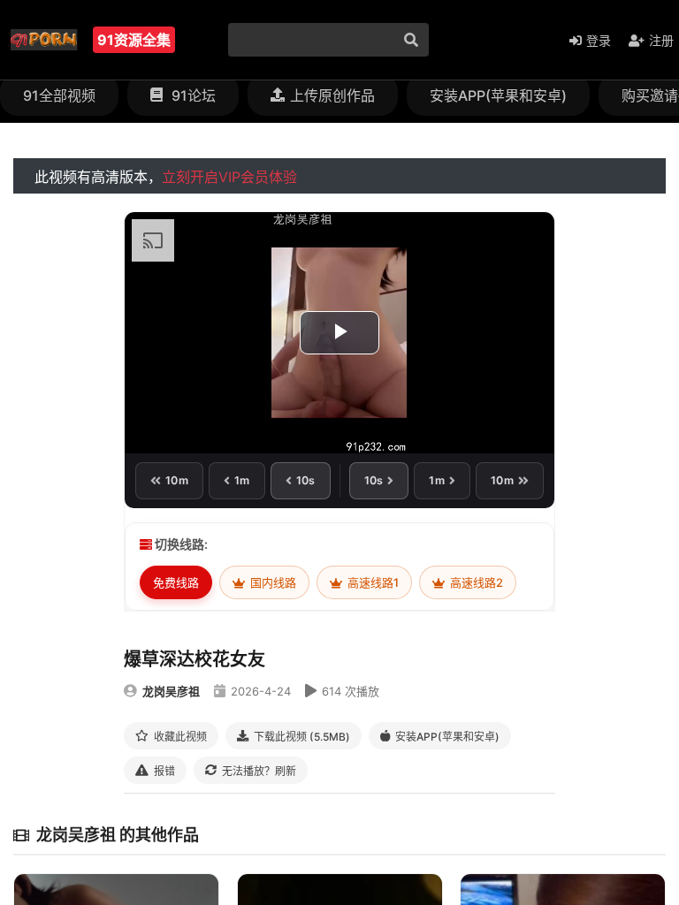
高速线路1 (372, 582)
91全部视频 (59, 95)
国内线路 (272, 582)
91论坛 (192, 95)
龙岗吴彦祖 (171, 691)
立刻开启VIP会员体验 (229, 177)
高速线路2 (475, 582)
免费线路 (176, 582)
